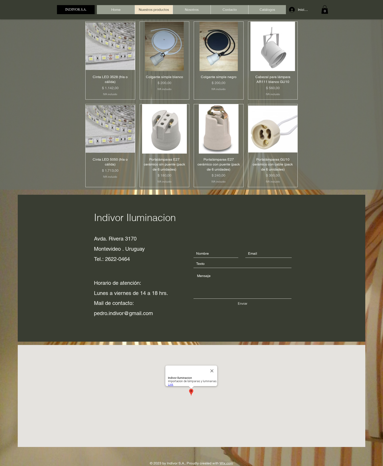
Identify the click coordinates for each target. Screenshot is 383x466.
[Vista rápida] (110, 46)
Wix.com (226, 463)
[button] (324, 9)
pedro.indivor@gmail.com (123, 313)
